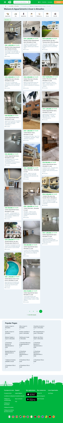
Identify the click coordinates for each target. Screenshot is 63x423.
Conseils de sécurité (19, 396)
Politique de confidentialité (7, 399)
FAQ (16, 401)
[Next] (40, 311)
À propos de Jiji (7, 393)
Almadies (7, 19)
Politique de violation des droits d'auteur (9, 411)
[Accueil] (9, 2)
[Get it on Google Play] (31, 399)
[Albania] (50, 416)
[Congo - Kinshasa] (42, 416)
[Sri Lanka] (39, 416)
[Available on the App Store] (31, 394)
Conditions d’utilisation (9, 396)
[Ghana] (24, 416)
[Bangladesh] (35, 416)
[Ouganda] (17, 416)
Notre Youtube (40, 398)
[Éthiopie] (28, 416)
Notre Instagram (41, 396)
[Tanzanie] (20, 416)
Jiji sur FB (39, 393)
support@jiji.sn (18, 393)
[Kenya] (13, 416)
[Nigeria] (9, 416)
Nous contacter (18, 398)
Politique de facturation (7, 403)
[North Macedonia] (53, 416)
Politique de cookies (8, 407)
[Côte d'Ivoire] (31, 416)
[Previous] (22, 311)
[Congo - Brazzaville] (46, 416)
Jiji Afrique (50, 393)
